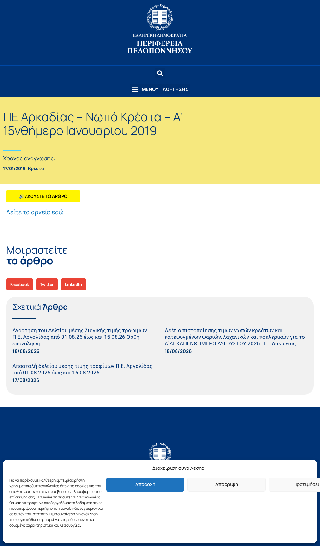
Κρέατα (36, 168)
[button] (160, 89)
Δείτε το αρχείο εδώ (35, 212)
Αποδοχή (145, 484)
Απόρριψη (226, 484)
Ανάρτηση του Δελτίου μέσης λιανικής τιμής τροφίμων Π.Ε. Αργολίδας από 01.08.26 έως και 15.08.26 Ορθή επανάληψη (79, 337)
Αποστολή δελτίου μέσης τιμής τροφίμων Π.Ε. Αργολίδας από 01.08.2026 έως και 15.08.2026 (82, 369)
